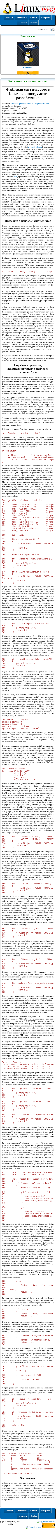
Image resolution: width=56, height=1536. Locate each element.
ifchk (15, 177)
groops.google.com (35, 147)
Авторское (45, 17)
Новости (9, 17)
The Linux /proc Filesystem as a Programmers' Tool (30, 104)
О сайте (33, 23)
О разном (23, 23)
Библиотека (21, 17)
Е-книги (33, 17)
